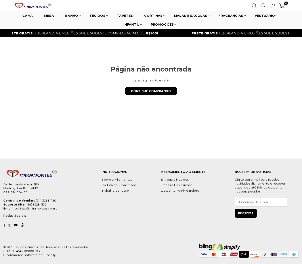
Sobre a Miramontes (117, 179)
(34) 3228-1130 (46, 200)
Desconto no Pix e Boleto (180, 190)
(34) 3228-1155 (36, 204)
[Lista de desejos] (272, 5)
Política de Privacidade (119, 185)
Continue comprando (151, 91)
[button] (282, 5)
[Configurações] (263, 5)
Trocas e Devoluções (176, 185)
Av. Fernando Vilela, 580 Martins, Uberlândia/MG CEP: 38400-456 (21, 188)
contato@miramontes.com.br (36, 208)
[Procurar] (254, 5)
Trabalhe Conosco (115, 190)
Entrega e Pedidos (175, 179)
